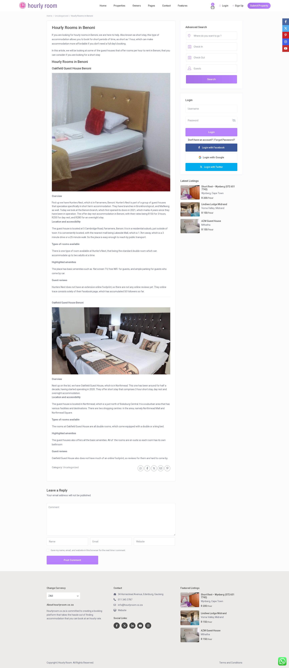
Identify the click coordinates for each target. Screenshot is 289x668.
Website (122, 610)
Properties (119, 5)
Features (182, 5)
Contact (166, 5)
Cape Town (218, 193)
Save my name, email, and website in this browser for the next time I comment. (88, 550)
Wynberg (206, 193)
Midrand (220, 208)
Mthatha (205, 225)
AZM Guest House (211, 221)
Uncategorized (61, 16)
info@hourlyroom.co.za (130, 605)
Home (103, 5)
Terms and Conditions (230, 662)
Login (211, 132)
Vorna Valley (208, 208)
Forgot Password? (224, 140)
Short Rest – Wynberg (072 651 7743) (218, 188)
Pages (151, 5)
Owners (136, 5)
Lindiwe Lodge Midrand (214, 204)
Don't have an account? (200, 140)
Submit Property (259, 5)
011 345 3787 (125, 599)
